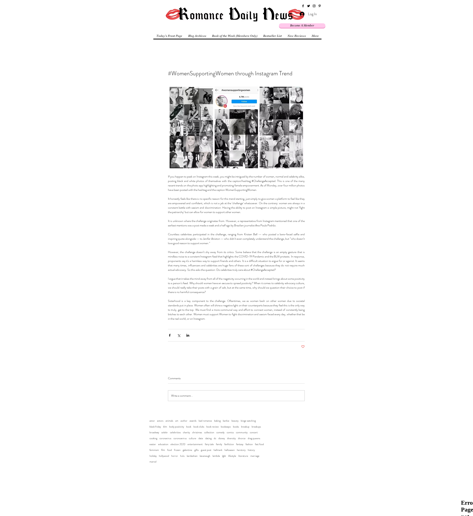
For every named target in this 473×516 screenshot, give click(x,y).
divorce (242, 438)
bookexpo (226, 426)
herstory (241, 450)
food (169, 450)
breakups (256, 426)
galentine (187, 450)
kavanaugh (205, 456)
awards (193, 421)
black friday (155, 426)
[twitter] (308, 6)
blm (165, 426)
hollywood (164, 456)
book (188, 426)
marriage (254, 456)
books (236, 426)
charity (186, 432)
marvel (152, 461)
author (184, 421)
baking (217, 421)
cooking (153, 438)
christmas (197, 432)
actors (160, 421)
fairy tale (209, 444)
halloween (229, 450)
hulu (182, 456)
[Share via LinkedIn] (188, 335)
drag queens (254, 438)
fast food (259, 444)
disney (221, 438)
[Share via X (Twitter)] (179, 335)
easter (152, 444)
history (251, 450)
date (200, 438)
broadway (154, 432)
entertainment (195, 444)
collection (209, 432)
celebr (164, 432)
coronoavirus (180, 438)
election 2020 (178, 444)
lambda (216, 456)
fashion (249, 444)
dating (208, 438)
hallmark (218, 450)
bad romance (205, 421)
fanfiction (229, 444)
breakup (245, 426)
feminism (154, 450)
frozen (177, 450)
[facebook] (303, 6)
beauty (235, 421)
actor (152, 421)
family (219, 444)
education (163, 444)
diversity (231, 438)
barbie (226, 421)
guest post (206, 450)
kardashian (192, 456)
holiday (153, 456)
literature (243, 456)
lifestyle (232, 456)
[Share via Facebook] (169, 335)
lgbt (224, 456)
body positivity (176, 426)
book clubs (198, 426)
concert (254, 432)
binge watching (248, 421)
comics (230, 432)
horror (174, 456)
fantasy (239, 444)
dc (215, 438)
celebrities (175, 432)
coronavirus (165, 438)
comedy (220, 432)
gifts (196, 450)
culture (192, 438)
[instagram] (314, 6)
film (163, 450)
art (176, 421)
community (242, 432)
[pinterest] (319, 6)
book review (212, 426)
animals (169, 421)
